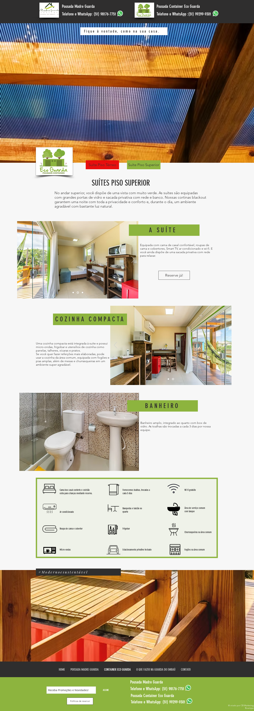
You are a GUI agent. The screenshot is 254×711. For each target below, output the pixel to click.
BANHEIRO (162, 406)
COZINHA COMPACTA (90, 319)
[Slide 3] (82, 293)
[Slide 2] (77, 292)
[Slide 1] (73, 292)
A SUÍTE (163, 230)
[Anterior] (22, 259)
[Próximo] (133, 259)
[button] (102, 164)
